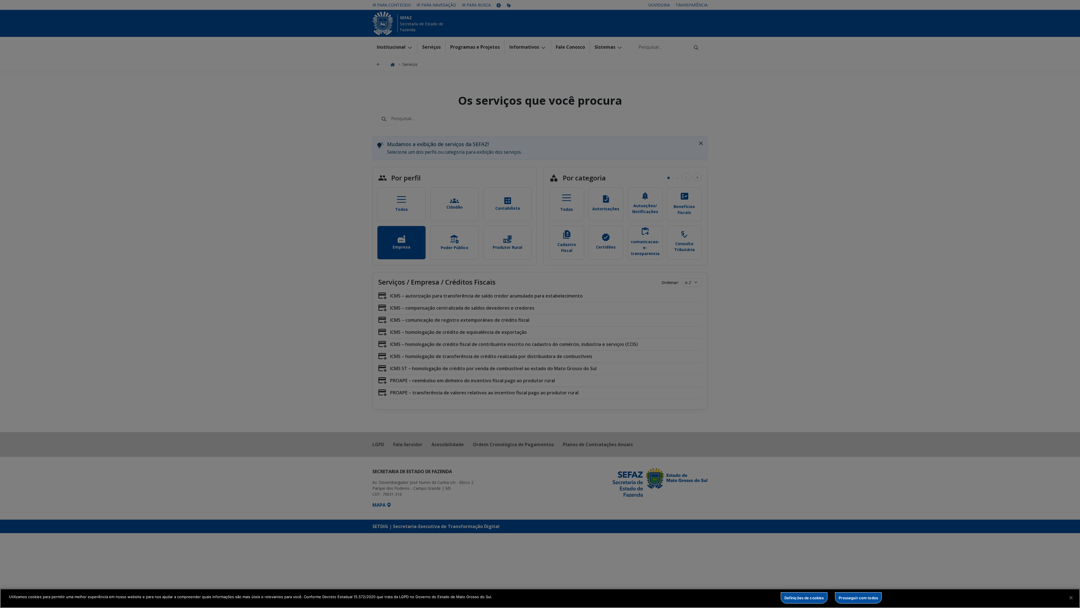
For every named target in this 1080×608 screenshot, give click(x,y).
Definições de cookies (804, 597)
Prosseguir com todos (858, 597)
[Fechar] (1071, 597)
